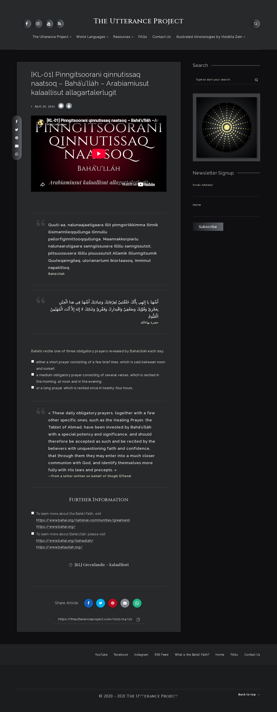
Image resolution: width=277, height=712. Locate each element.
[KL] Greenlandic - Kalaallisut (102, 564)
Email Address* (203, 184)
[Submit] (256, 79)
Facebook (121, 654)
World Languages (90, 37)
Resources (121, 37)
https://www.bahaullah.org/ (59, 547)
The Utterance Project (139, 21)
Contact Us (161, 37)
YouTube (101, 654)
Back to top (247, 694)
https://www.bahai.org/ (56, 527)
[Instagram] (37, 23)
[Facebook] (26, 23)
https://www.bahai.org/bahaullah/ (65, 541)
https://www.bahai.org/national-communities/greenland (83, 520)
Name (197, 204)
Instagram (141, 654)
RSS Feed (162, 654)
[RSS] (59, 23)
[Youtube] (48, 23)
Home (220, 654)
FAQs (142, 37)
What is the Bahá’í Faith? (192, 654)
